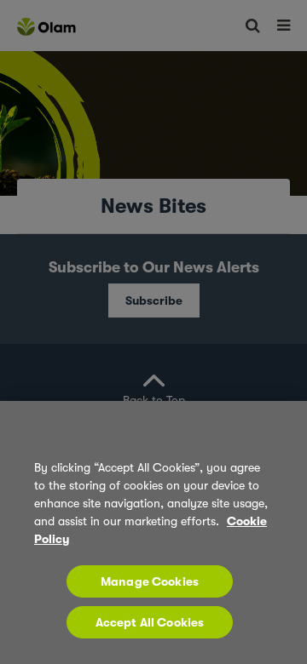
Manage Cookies (150, 581)
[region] (153, 532)
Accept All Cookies (150, 622)
